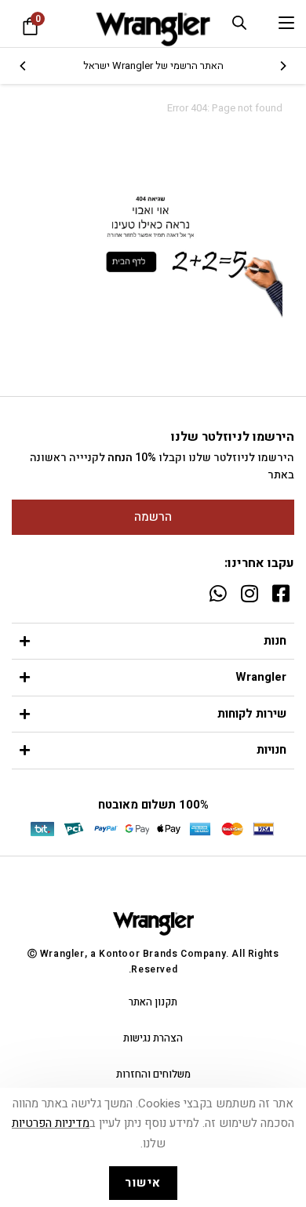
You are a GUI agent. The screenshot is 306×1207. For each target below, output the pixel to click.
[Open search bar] (239, 22)
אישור (143, 1182)
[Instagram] (249, 593)
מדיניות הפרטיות (50, 1123)
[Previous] (282, 66)
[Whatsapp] (217, 593)
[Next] (23, 66)
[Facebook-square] (280, 593)
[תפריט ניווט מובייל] (286, 23)
